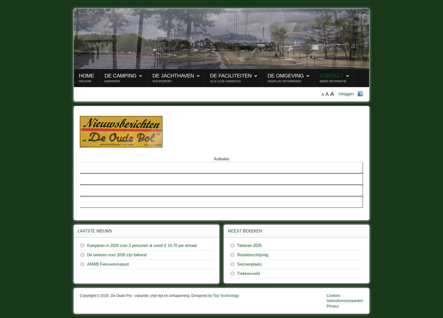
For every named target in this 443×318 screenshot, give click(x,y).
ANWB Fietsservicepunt (103, 202)
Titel (86, 167)
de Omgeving (286, 76)
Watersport (162, 81)
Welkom (85, 81)
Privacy (333, 306)
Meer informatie (333, 81)
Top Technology (226, 296)
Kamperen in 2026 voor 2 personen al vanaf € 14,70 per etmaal (137, 179)
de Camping (121, 76)
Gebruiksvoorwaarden (345, 301)
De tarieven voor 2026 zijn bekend (112, 190)
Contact (332, 76)
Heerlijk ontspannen (284, 81)
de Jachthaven (173, 76)
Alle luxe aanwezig (225, 81)
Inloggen (346, 94)
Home (86, 76)
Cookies (333, 296)
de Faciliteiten (231, 76)
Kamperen (112, 81)
